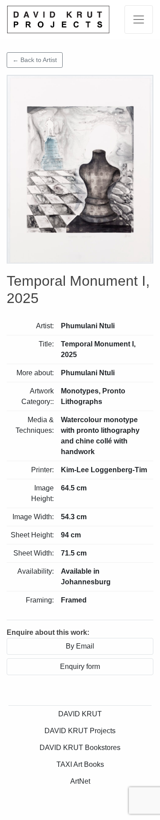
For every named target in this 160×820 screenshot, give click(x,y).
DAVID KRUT (80, 714)
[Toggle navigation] (138, 19)
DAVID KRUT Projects (80, 731)
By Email (80, 646)
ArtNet (80, 781)
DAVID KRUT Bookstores (80, 747)
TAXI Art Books (80, 764)
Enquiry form (80, 666)
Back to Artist (34, 59)
